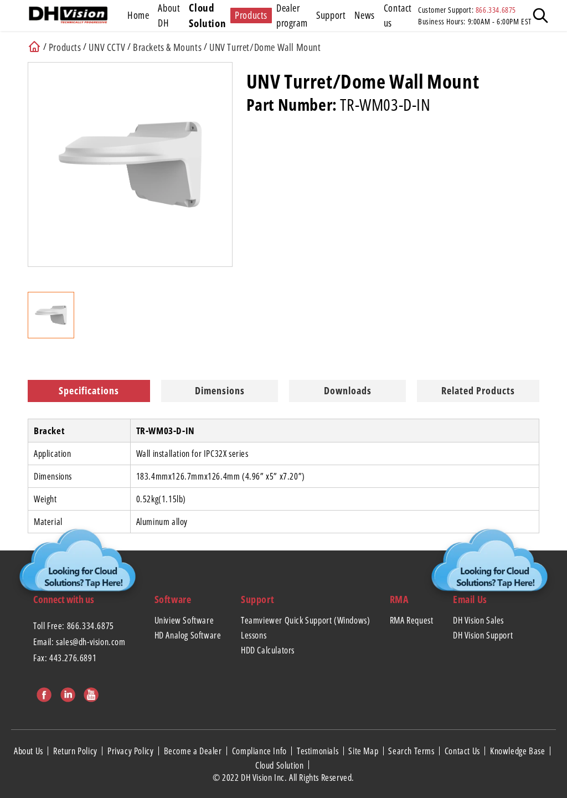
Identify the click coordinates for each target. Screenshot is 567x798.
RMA (399, 599)
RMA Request (412, 620)
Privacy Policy (131, 751)
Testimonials (319, 751)
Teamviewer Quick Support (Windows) (305, 620)
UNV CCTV (107, 47)
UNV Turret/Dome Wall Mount (265, 47)
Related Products (478, 390)
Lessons (253, 635)
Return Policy (76, 751)
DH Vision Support (483, 635)
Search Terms (412, 751)
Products (65, 47)
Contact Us (463, 751)
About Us (29, 751)
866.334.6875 (496, 9)
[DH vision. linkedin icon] (66, 692)
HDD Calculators (268, 650)
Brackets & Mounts (167, 47)
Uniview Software (184, 620)
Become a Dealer (194, 751)
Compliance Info (260, 751)
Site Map (364, 751)
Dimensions (220, 390)
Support (257, 599)
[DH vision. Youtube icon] (90, 692)
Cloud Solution (280, 765)
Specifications (89, 390)
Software (173, 599)
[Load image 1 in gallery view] (51, 315)
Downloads (348, 390)
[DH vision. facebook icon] (43, 692)
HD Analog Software (187, 635)
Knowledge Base (518, 751)
